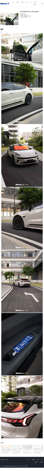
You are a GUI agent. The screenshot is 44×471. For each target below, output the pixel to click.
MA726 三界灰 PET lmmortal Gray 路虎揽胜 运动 (30, 452)
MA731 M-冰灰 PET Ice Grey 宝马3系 (7, 452)
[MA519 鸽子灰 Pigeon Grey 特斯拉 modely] (38, 451)
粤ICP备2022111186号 (17, 466)
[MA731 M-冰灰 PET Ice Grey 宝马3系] (6, 451)
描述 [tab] (1, 31)
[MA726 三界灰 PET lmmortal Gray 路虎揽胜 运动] (27, 451)
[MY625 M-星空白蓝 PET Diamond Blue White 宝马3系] (17, 451)
